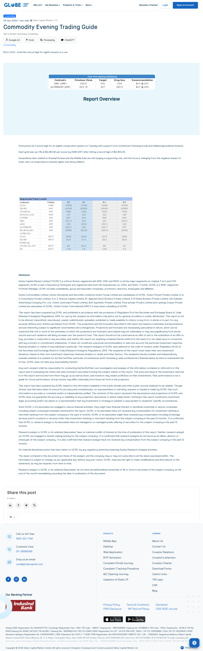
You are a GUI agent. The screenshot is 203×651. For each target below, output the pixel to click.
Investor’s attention (164, 557)
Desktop (108, 546)
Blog (154, 590)
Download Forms (161, 568)
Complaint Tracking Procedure (121, 568)
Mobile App (109, 540)
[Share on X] (26, 505)
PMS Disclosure (112, 608)
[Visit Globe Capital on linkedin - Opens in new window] (24, 579)
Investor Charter (162, 563)
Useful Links (159, 574)
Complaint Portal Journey (118, 563)
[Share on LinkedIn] (10, 505)
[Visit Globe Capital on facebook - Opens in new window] (8, 579)
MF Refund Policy (138, 608)
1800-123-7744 (24, 538)
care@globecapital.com (29, 564)
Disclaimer (162, 604)
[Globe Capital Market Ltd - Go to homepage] (16, 5)
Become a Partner (148, 5)
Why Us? (37, 5)
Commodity (10, 16)
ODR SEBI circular (166, 608)
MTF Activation (112, 557)
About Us (157, 540)
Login (165, 5)
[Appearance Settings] (194, 643)
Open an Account (185, 5)
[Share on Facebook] (18, 505)
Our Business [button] (51, 5)
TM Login (157, 579)
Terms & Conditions (137, 604)
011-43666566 (24, 551)
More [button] (88, 5)
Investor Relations (163, 552)
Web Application (112, 552)
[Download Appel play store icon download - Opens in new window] (113, 619)
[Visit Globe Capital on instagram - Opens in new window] (16, 579)
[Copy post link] (34, 505)
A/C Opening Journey (116, 574)
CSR (154, 585)
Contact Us (158, 546)
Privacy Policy (111, 604)
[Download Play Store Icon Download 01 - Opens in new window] (135, 619)
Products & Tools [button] (72, 5)
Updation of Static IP (115, 579)
